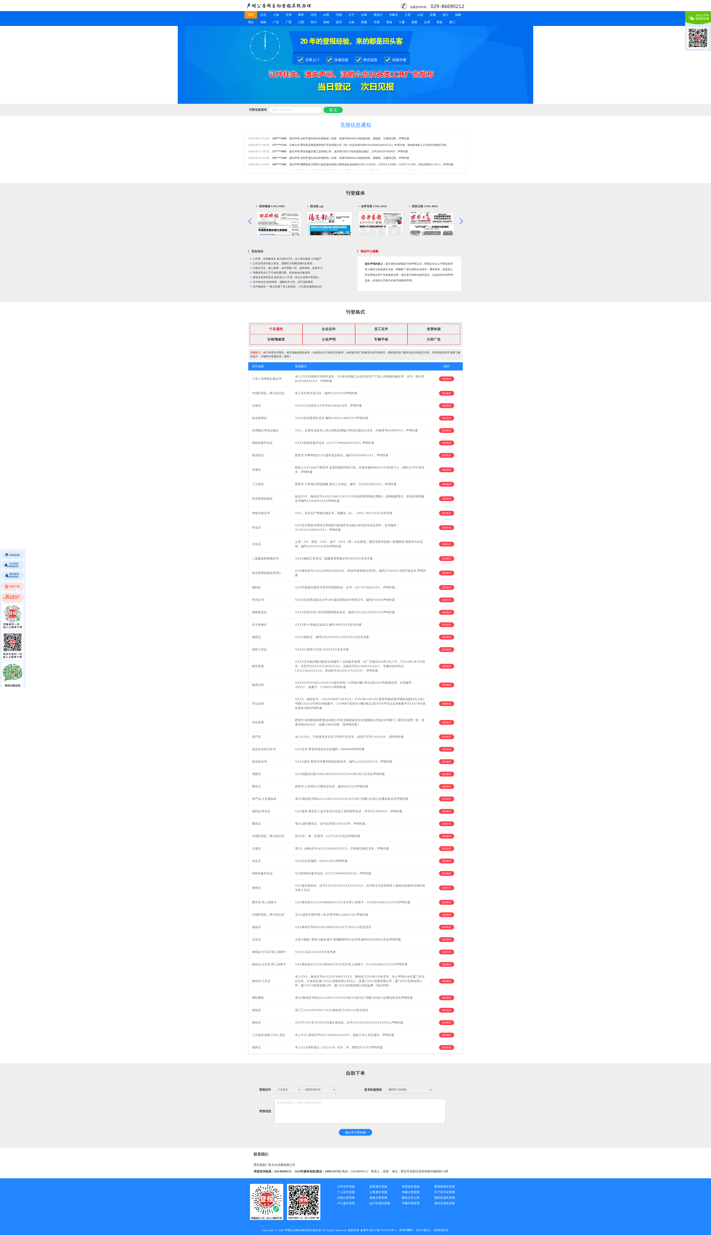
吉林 (364, 14)
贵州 (339, 22)
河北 (314, 14)
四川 (314, 22)
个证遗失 (276, 329)
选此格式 (446, 379)
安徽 (433, 14)
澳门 (452, 22)
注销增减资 (276, 339)
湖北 (251, 22)
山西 (326, 14)
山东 (420, 14)
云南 (351, 22)
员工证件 (381, 329)
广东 (276, 22)
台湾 (427, 22)
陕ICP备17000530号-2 (383, 1230)
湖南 (263, 22)
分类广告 (434, 339)
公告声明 (329, 339)
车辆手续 (381, 339)
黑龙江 (378, 14)
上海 (276, 14)
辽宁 (351, 14)
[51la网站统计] (406, 1230)
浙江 (445, 14)
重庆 (301, 14)
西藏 (364, 22)
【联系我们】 (441, 1230)
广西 (288, 22)
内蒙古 (393, 14)
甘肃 (377, 22)
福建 (458, 14)
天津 (288, 14)
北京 (263, 14)
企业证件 (329, 329)
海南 (326, 22)
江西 (301, 22)
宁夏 (402, 22)
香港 (440, 22)
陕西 (251, 14)
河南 (339, 14)
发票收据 (434, 329)
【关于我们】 (423, 1230)
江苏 (408, 14)
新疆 (414, 22)
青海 (389, 22)
